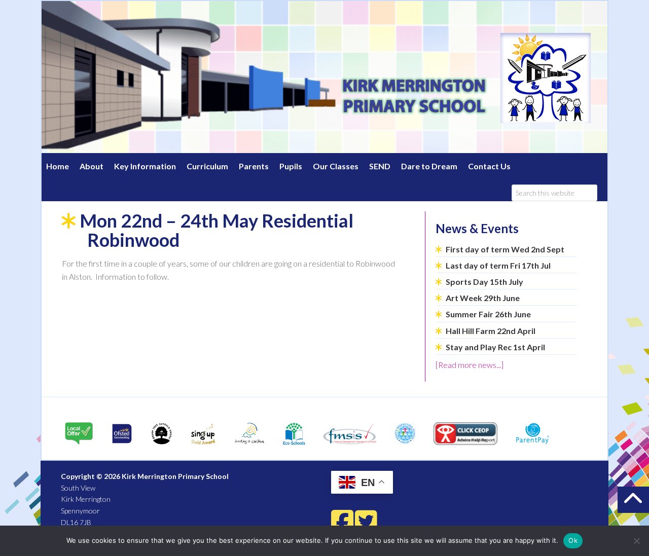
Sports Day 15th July (484, 281)
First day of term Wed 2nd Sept (505, 249)
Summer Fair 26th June (488, 314)
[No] (636, 541)
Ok (573, 540)
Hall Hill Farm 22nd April (490, 331)
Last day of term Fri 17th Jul (498, 265)
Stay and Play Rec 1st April (495, 347)
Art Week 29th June (483, 298)
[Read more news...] (469, 364)
